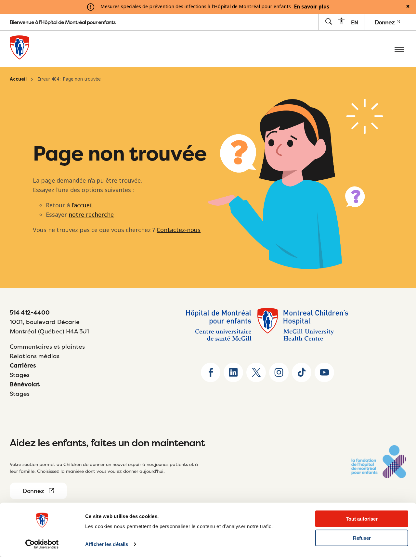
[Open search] (328, 22)
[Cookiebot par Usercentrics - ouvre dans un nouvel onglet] (42, 544)
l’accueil (82, 205)
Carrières (23, 365)
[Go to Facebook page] (210, 372)
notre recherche (91, 215)
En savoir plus (311, 7)
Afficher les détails (106, 544)
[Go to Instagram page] (279, 372)
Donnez (385, 22)
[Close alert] (408, 7)
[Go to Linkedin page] (233, 372)
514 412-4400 (30, 312)
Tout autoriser (362, 519)
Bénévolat (25, 384)
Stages (20, 375)
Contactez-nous (179, 230)
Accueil (18, 79)
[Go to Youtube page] (324, 372)
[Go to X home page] (256, 372)
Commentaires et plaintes (47, 347)
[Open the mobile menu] (399, 48)
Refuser (362, 538)
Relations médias (34, 356)
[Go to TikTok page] (301, 372)
